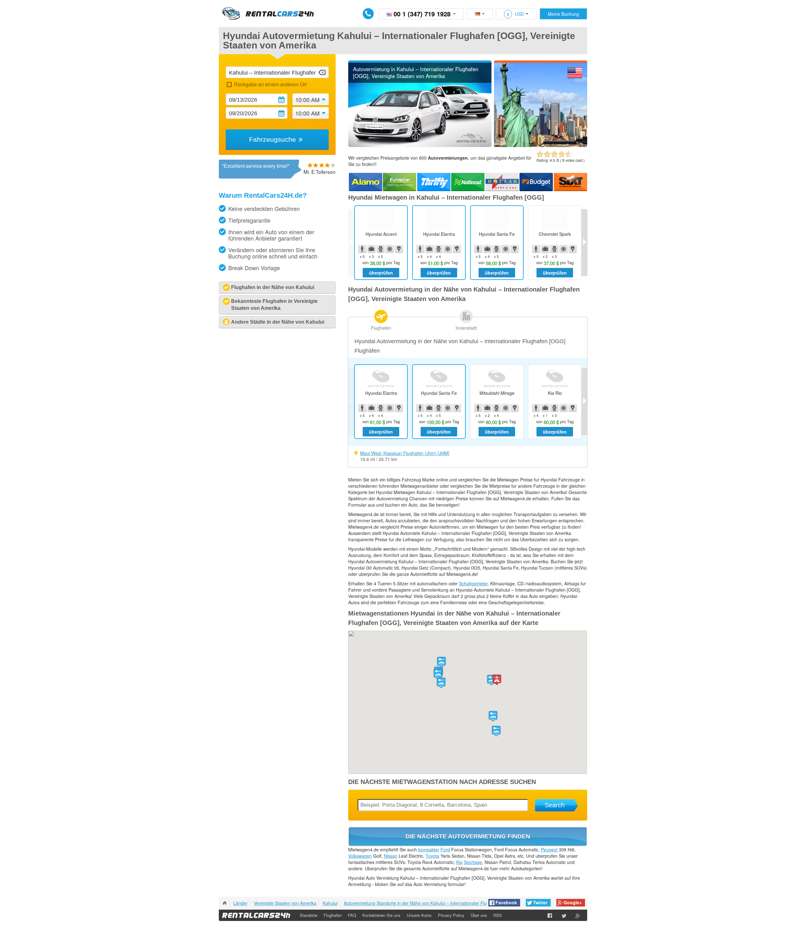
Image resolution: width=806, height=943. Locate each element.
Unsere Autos (419, 915)
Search (555, 805)
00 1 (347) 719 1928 (422, 13)
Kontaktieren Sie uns (381, 915)
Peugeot (549, 849)
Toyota (432, 856)
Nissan (390, 856)
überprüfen (381, 273)
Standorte (308, 915)
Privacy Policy (451, 915)
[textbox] (277, 72)
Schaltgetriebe (473, 583)
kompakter (428, 849)
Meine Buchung (563, 14)
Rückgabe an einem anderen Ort (270, 84)
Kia (459, 862)
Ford (445, 849)
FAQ (352, 915)
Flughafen (381, 328)
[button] (493, 716)
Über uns (479, 915)
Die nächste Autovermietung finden (468, 836)
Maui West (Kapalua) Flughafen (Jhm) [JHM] (404, 453)
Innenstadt (466, 328)
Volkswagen (360, 856)
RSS (497, 915)
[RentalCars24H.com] (224, 903)
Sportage (473, 862)
